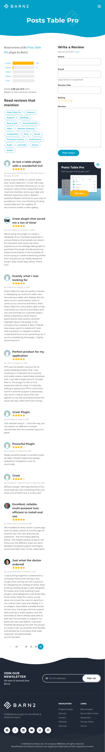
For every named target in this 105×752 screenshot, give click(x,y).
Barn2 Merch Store (89, 713)
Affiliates (63, 721)
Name (61, 56)
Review (62, 106)
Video (9, 128)
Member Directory (26, 128)
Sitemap (63, 726)
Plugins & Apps (66, 709)
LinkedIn (23, 730)
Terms (83, 726)
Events (35, 145)
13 (26, 646)
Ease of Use (12, 123)
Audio (9, 145)
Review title (64, 85)
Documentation (30, 123)
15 (36, 646)
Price (26, 134)
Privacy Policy (87, 721)
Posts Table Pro (14, 112)
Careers (62, 717)
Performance (35, 139)
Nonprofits (86, 717)
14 (31, 646)
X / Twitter (15, 730)
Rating (61, 97)
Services (62, 713)
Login (77, 52)
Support (10, 117)
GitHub (48, 730)
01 (16, 646)
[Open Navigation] (99, 6)
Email (61, 69)
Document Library (15, 139)
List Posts (22, 145)
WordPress (40, 730)
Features (31, 112)
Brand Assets (87, 709)
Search (37, 134)
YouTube (32, 730)
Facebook (7, 730)
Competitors (12, 134)
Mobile (10, 150)
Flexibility (24, 117)
